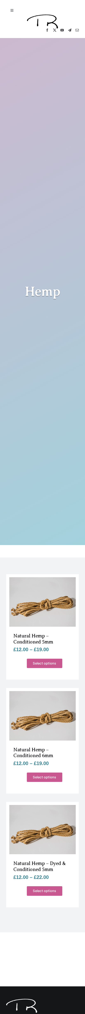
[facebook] (47, 30)
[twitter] (54, 30)
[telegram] (69, 30)
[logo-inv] (21, 1000)
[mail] (77, 30)
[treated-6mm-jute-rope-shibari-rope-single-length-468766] (42, 579)
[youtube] (62, 30)
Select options (44, 663)
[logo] (42, 16)
